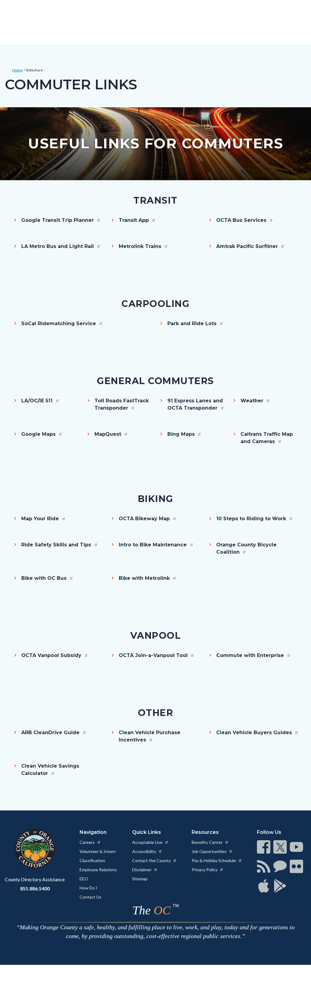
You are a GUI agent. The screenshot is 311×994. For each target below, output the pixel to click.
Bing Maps (181, 434)
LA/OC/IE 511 (37, 401)
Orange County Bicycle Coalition (246, 548)
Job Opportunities (209, 851)
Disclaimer (142, 869)
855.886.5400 (35, 888)
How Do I (88, 887)
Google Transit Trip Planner (58, 220)
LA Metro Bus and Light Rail (58, 246)
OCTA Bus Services (242, 220)
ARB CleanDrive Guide (51, 732)
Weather (253, 401)
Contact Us (90, 896)
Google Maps (39, 434)
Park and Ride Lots (192, 323)
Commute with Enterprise (250, 655)
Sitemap (140, 878)
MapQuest (108, 434)
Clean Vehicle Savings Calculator (50, 769)
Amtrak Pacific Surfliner (247, 246)
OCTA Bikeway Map (145, 518)
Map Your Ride (40, 518)
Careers (88, 842)
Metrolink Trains (141, 246)
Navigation (93, 832)
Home (17, 70)
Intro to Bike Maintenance (153, 545)
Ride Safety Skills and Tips (57, 545)
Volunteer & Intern (98, 851)
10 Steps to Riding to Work (252, 518)
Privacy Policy (205, 869)
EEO (84, 878)
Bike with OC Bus (44, 578)
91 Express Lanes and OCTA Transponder (195, 404)
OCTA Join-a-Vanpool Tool (154, 655)
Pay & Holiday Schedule (214, 860)
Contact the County (152, 860)
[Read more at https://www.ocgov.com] (35, 849)
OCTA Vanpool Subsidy (52, 655)
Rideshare (34, 70)
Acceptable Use (147, 842)
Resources (205, 832)
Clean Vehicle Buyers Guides (254, 732)
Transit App (134, 220)
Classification (92, 860)
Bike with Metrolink (145, 578)
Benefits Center (208, 842)
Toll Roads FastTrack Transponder (121, 404)
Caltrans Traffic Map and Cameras (267, 437)
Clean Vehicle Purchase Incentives (149, 736)
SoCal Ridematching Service (59, 323)
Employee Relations (98, 869)
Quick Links (146, 832)
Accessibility (144, 851)
